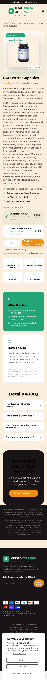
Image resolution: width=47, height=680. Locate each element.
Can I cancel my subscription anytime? (23, 426)
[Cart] (42, 11)
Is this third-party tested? (23, 416)
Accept (22, 660)
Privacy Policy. (19, 653)
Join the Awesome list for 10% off (19, 577)
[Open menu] (5, 11)
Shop (5, 23)
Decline (22, 667)
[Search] (37, 11)
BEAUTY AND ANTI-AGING (22, 23)
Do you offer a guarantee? (23, 437)
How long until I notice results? (23, 405)
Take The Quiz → (23, 493)
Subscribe (38, 583)
